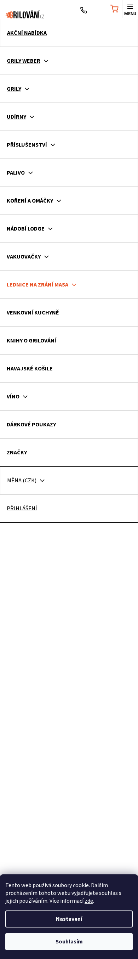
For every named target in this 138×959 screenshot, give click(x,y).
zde (89, 901)
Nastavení (69, 919)
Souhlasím (69, 942)
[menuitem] (69, 33)
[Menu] (130, 9)
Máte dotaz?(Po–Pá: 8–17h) (83, 9)
